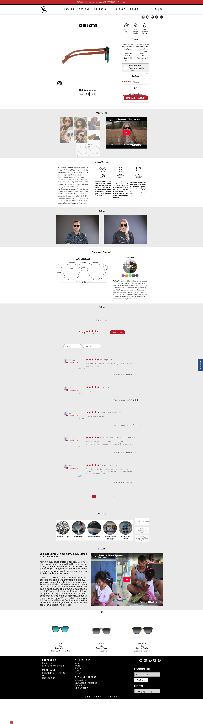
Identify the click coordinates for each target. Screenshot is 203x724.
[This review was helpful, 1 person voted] (133, 425)
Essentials (102, 9)
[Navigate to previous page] (89, 496)
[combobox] (72, 346)
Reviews (135, 76)
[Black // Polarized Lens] (87, 94)
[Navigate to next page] (114, 496)
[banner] (44, 10)
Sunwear (68, 9)
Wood (77, 663)
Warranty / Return (80, 680)
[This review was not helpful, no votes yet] (137, 375)
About (134, 9)
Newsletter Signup (143, 669)
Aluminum (78, 668)
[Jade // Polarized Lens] (81, 94)
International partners (81, 687)
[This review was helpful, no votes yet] (133, 375)
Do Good (120, 9)
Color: (87, 90)
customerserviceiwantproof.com (53, 665)
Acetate (77, 665)
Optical (84, 9)
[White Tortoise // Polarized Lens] (93, 94)
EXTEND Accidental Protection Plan (86, 683)
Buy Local (138, 686)
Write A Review (117, 332)
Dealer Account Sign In (49, 678)
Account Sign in (80, 685)
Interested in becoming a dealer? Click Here (54, 674)
